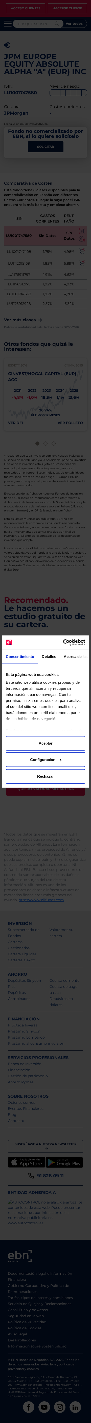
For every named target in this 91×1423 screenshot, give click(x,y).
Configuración (42, 759)
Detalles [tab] (49, 656)
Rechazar (45, 776)
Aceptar (46, 743)
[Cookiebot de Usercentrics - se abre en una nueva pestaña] (64, 642)
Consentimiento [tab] (20, 656)
